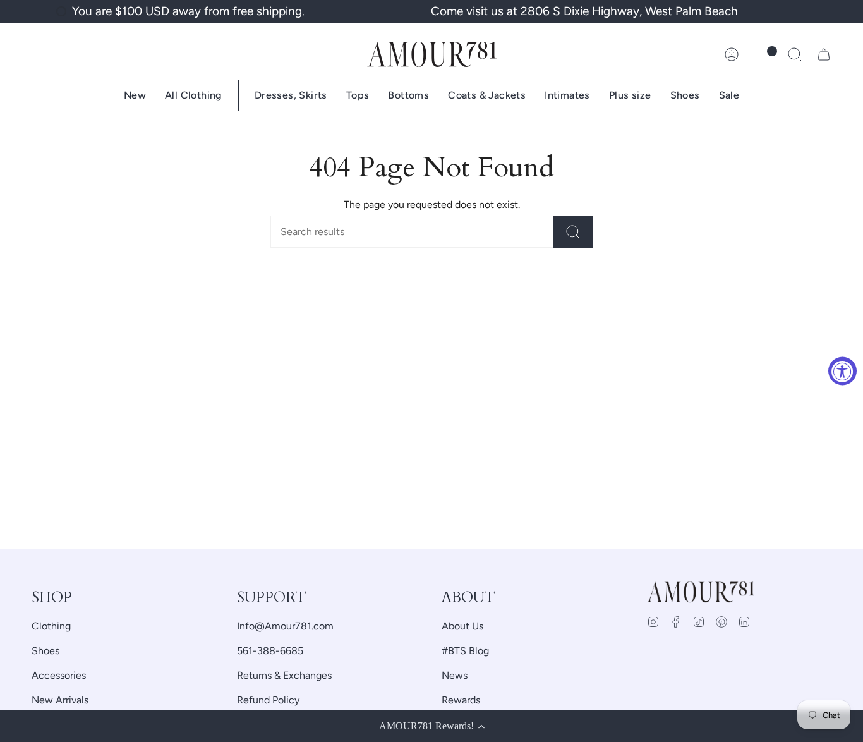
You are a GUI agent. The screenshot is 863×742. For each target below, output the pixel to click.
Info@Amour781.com (285, 626)
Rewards (461, 700)
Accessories (59, 675)
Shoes (45, 651)
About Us (462, 626)
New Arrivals (60, 700)
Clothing (51, 626)
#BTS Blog (465, 651)
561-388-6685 (270, 651)
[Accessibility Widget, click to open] (842, 371)
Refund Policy (268, 700)
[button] (794, 54)
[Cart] (823, 54)
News (455, 675)
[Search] (573, 232)
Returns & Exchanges (284, 675)
